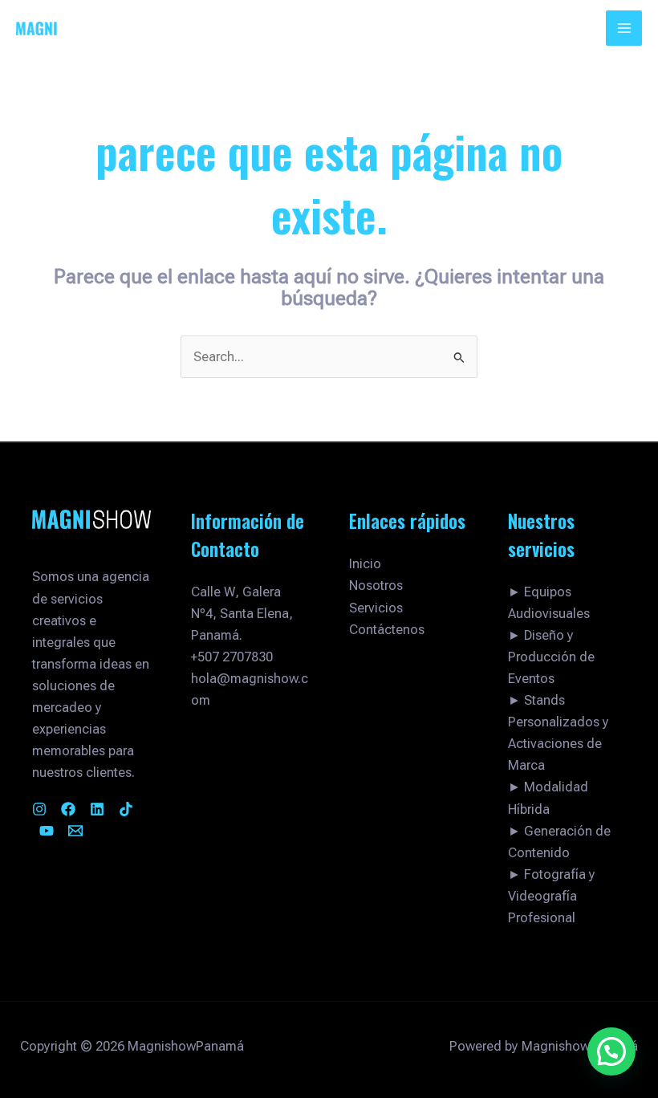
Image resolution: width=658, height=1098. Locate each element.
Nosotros (376, 585)
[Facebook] (68, 809)
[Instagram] (39, 809)
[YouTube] (46, 831)
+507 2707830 (232, 657)
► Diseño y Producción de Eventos (551, 657)
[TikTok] (126, 809)
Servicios (376, 608)
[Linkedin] (97, 809)
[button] (611, 1051)
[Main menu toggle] (624, 28)
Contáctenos (386, 629)
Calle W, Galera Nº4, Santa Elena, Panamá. (242, 613)
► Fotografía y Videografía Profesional (551, 896)
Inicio (365, 563)
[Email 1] (75, 831)
